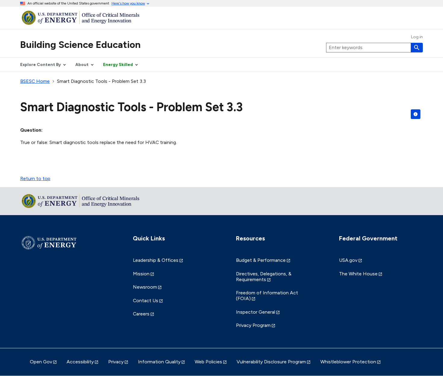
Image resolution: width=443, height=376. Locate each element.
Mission (141, 274)
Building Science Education (80, 44)
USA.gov (348, 260)
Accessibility (80, 362)
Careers (141, 314)
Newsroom (145, 287)
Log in (417, 37)
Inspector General (255, 312)
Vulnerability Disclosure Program (271, 362)
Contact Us (145, 300)
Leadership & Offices (155, 260)
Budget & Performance (261, 260)
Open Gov (41, 362)
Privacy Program (253, 325)
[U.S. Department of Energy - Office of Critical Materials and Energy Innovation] (221, 18)
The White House (358, 274)
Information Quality (159, 362)
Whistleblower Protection (348, 362)
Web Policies (208, 362)
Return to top (35, 178)
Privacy (116, 362)
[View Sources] (415, 114)
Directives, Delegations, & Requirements (263, 276)
